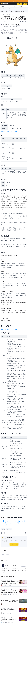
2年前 (13, 585)
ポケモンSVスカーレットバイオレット (8, 10)
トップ (2, 6)
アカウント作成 (14, 544)
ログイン (20, 3)
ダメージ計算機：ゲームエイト (9, 329)
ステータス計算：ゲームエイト (9, 131)
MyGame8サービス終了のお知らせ (14, 1)
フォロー (18, 24)
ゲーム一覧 (14, 6)
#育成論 (3, 529)
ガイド (20, 6)
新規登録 (25, 3)
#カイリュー (9, 529)
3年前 (8, 622)
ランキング (8, 6)
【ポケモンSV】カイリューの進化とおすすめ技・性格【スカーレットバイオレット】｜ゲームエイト (15, 523)
